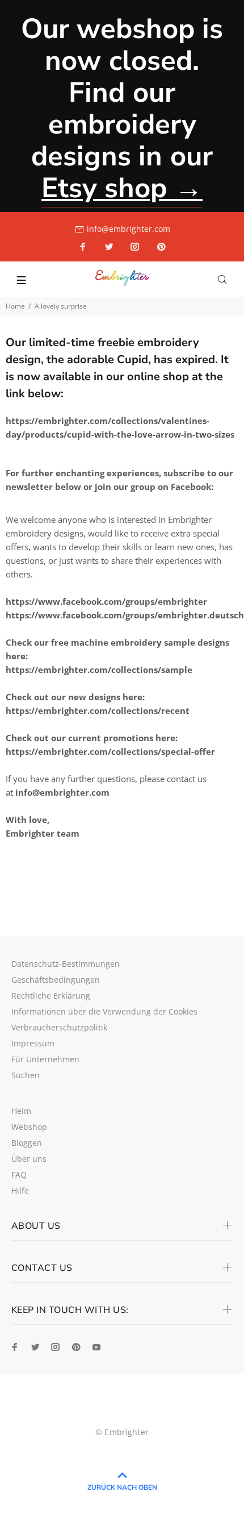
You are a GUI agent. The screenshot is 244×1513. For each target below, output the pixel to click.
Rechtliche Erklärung (50, 995)
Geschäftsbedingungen (55, 979)
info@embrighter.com (128, 228)
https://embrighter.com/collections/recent (98, 710)
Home (15, 306)
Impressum (32, 1043)
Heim (21, 1110)
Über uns (29, 1158)
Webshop (29, 1126)
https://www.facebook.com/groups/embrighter (106, 601)
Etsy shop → (122, 188)
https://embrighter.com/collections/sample (99, 669)
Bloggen (26, 1142)
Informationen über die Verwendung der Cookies (104, 1011)
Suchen (25, 1075)
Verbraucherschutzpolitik (59, 1027)
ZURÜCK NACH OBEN (122, 1487)
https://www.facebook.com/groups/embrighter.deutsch (125, 615)
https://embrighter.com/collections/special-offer (110, 751)
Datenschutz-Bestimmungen (65, 963)
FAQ (19, 1174)
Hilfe (20, 1190)
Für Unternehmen (45, 1059)
